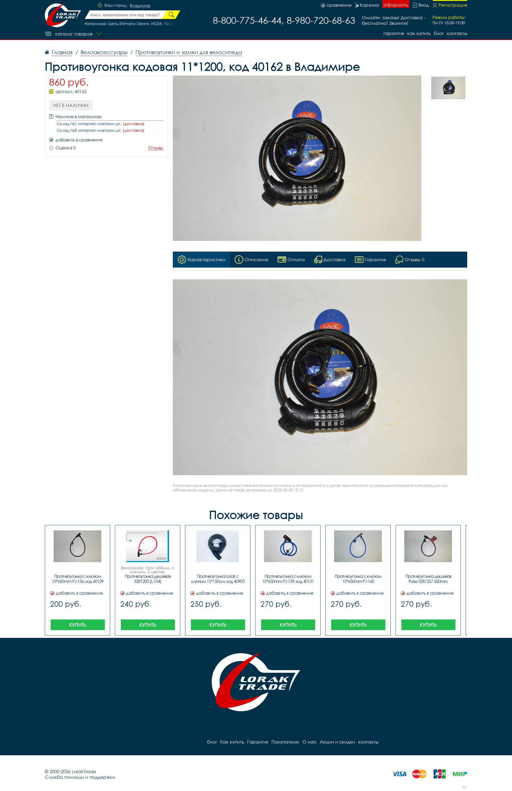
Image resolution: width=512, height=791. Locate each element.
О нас (309, 742)
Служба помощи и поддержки (80, 777)
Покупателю (285, 742)
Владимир (140, 5)
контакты (457, 33)
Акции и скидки (337, 742)
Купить (77, 624)
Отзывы (155, 148)
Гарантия (393, 33)
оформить (395, 4)
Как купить (419, 33)
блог (439, 33)
